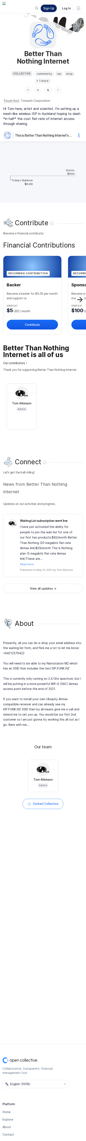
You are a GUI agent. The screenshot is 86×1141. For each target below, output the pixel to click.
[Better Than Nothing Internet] (8, 135)
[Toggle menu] (78, 8)
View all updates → (43, 588)
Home (7, 1112)
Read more (27, 564)
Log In (66, 8)
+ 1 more (43, 80)
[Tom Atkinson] (12, 523)
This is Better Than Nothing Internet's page (44, 135)
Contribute (32, 324)
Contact (8, 1134)
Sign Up (48, 8)
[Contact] (28, 90)
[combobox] (36, 1084)
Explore (8, 1119)
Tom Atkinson (65, 569)
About (7, 1127)
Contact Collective (45, 803)
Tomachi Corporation (35, 100)
